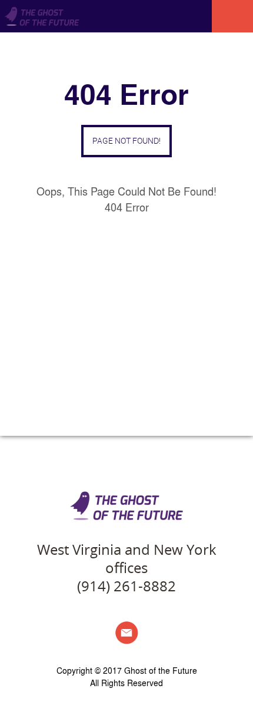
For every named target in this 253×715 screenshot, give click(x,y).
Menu (232, 16)
